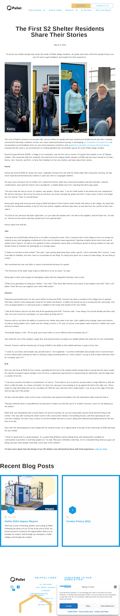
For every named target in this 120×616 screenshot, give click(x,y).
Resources (70, 10)
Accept (68, 606)
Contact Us (102, 6)
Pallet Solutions (35, 10)
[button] (115, 587)
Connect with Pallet (101, 611)
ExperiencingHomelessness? (81, 5)
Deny (88, 606)
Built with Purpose (103, 10)
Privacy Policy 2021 (86, 611)
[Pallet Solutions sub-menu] (44, 10)
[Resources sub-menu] (77, 10)
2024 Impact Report (46, 587)
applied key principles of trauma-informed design (88, 145)
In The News (86, 10)
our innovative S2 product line (96, 142)
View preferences (107, 606)
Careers (45, 590)
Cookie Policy (73, 611)
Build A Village (55, 10)
